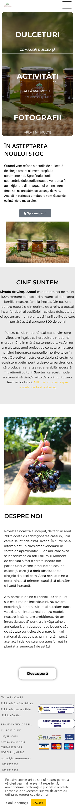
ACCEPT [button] (38, 802)
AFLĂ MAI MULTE (37, 91)
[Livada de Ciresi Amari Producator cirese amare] (8, 5)
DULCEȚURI (37, 34)
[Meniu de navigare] (67, 4)
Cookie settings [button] (17, 803)
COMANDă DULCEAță (37, 50)
